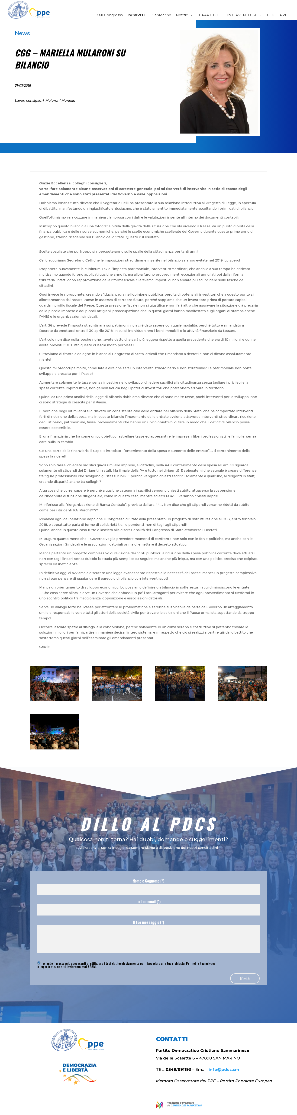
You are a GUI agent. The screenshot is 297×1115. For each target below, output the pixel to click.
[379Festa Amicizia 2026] (242, 700)
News (22, 33)
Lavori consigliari (29, 100)
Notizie (182, 15)
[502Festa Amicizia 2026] (54, 748)
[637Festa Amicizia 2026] (117, 700)
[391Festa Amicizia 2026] (54, 700)
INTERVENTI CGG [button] (242, 15)
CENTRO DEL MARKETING (186, 1105)
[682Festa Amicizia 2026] (180, 700)
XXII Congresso (109, 15)
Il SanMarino (160, 15)
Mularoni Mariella (60, 100)
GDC (271, 15)
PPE (283, 15)
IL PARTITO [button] (208, 15)
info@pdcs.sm (224, 1069)
